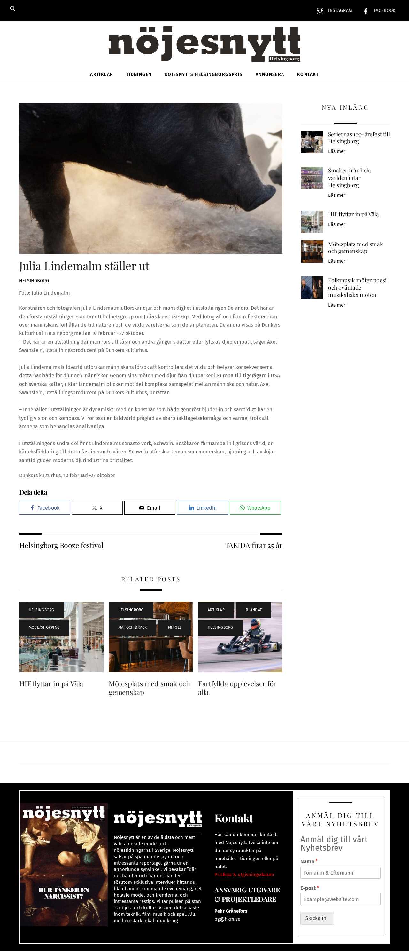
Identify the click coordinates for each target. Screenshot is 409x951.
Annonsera (270, 74)
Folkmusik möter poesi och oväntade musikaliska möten (357, 287)
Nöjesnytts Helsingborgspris (204, 74)
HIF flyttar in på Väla (51, 683)
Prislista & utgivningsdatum (244, 874)
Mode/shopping (44, 627)
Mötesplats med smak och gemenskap (149, 688)
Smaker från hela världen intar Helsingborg (349, 177)
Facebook (384, 10)
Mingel (174, 627)
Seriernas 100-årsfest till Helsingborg (359, 138)
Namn (309, 862)
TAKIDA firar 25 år (253, 545)
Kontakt (308, 74)
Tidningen (139, 74)
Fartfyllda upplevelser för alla (237, 688)
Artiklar (101, 74)
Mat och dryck (132, 627)
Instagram (339, 10)
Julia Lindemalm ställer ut (84, 265)
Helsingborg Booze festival (61, 545)
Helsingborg (34, 281)
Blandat (254, 610)
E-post (309, 888)
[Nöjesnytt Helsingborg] (204, 51)
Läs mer (336, 151)
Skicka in (317, 918)
